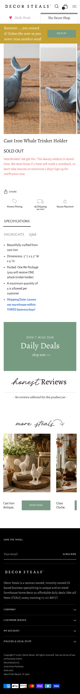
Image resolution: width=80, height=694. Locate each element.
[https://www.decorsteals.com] (40, 346)
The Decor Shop (59, 18)
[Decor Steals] (28, 6)
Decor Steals (28, 655)
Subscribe (69, 554)
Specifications (17, 221)
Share (13, 191)
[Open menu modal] (74, 6)
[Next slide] (70, 466)
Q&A (33, 234)
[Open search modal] (56, 6)
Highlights (14, 234)
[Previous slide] (9, 466)
